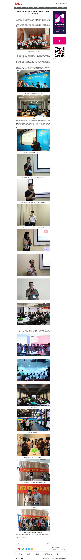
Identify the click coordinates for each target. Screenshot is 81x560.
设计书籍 (62, 7)
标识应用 (58, 554)
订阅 (64, 549)
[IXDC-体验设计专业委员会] (19, 3)
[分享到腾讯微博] (29, 549)
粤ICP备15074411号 (46, 558)
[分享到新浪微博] (19, 549)
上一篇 (17, 543)
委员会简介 (20, 554)
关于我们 (21, 7)
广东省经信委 (52, 558)
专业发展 (44, 7)
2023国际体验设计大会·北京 (49, 554)
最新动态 (28, 554)
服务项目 (37, 554)
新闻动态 (32, 7)
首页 (16, 7)
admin (38, 13)
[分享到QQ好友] (26, 549)
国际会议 (27, 7)
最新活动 (38, 7)
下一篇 (48, 543)
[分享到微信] (23, 549)
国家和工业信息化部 (63, 558)
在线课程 (56, 7)
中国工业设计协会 (57, 558)
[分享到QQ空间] (32, 549)
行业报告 (50, 7)
